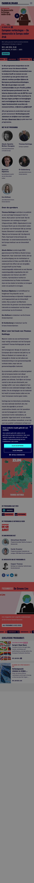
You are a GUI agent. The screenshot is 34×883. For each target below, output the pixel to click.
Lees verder (14, 441)
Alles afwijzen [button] (18, 450)
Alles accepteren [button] (17, 446)
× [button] (30, 427)
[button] (17, 455)
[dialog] (17, 441)
